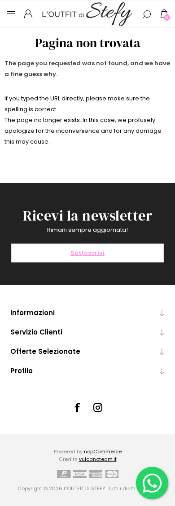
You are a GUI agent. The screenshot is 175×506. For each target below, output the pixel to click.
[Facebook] (77, 407)
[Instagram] (98, 407)
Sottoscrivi (87, 252)
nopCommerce (103, 451)
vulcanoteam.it (98, 459)
